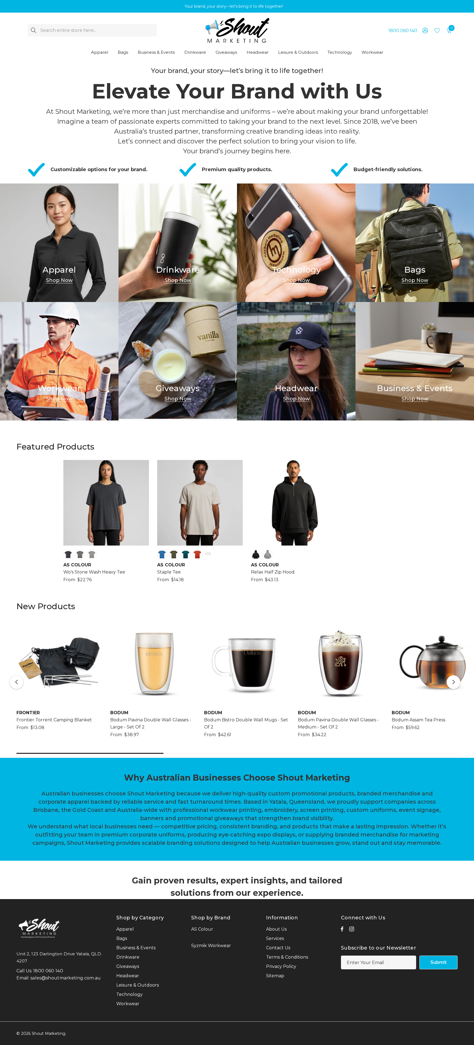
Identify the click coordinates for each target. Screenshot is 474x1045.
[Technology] (296, 242)
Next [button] (453, 682)
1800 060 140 (402, 30)
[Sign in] (425, 30)
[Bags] (415, 242)
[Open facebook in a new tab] (342, 930)
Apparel (59, 270)
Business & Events (415, 388)
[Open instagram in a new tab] (351, 930)
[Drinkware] (178, 242)
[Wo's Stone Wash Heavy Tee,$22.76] (106, 503)
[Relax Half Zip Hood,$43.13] (294, 503)
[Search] (34, 30)
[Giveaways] (178, 361)
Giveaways (178, 388)
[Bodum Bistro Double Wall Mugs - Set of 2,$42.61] (247, 662)
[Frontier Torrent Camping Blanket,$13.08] (59, 662)
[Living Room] (59, 242)
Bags (414, 270)
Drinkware (178, 270)
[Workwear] (59, 361)
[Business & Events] (415, 361)
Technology (296, 270)
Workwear (59, 388)
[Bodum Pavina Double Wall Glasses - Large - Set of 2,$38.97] (153, 662)
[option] (106, 525)
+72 (208, 554)
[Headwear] (296, 361)
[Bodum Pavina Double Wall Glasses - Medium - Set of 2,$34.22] (340, 662)
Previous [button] (16, 682)
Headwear (296, 388)
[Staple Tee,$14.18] (200, 503)
